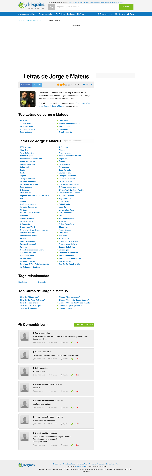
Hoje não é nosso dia (28, 207)
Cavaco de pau (65, 172)
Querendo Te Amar (28, 252)
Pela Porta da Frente (28, 235)
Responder (53, 342)
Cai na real (24, 167)
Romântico (22, 282)
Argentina (63, 158)
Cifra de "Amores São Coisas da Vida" (74, 302)
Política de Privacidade (97, 464)
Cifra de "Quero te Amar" (69, 297)
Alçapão (62, 150)
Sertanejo (42, 282)
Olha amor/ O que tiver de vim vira (34, 229)
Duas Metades (26, 132)
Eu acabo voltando (66, 195)
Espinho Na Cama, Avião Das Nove (34, 195)
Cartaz (23, 170)
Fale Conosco (56, 464)
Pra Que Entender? (28, 244)
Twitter (38, 84)
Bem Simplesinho (27, 164)
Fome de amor (65, 201)
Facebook (27, 84)
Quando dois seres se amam (32, 249)
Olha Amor (63, 227)
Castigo (23, 172)
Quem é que (64, 249)
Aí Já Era (24, 120)
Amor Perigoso (65, 152)
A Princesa (63, 147)
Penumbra (63, 235)
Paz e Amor (63, 120)
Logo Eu (62, 207)
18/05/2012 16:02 (40, 424)
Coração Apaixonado (67, 175)
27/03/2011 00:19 (40, 342)
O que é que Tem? (27, 129)
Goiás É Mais (64, 204)
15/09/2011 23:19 (40, 375)
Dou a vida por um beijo (68, 184)
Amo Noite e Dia (65, 132)
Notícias (80, 14)
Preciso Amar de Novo (68, 244)
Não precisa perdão (67, 218)
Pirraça (23, 238)
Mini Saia (24, 215)
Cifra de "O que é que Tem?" (70, 305)
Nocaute (62, 221)
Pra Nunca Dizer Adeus (68, 241)
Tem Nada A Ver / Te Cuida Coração (34, 264)
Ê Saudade (63, 129)
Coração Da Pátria (27, 178)
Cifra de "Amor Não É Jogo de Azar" (74, 300)
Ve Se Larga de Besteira (30, 267)
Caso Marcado (65, 170)
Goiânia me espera (28, 204)
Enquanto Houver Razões (69, 192)
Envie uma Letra (105, 14)
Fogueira (23, 201)
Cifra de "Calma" (66, 308)
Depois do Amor (65, 181)
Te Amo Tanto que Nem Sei (70, 258)
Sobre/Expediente (69, 464)
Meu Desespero (65, 212)
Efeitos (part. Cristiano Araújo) (71, 190)
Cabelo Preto (64, 164)
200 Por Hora (25, 123)
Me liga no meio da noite (30, 212)
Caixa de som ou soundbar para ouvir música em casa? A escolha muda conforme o (96, 2)
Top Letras (71, 14)
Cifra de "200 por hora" (29, 297)
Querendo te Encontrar (68, 252)
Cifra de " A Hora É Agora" (31, 305)
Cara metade (64, 167)
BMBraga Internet (81, 466)
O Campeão (25, 224)
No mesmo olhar (27, 221)
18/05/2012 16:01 (40, 391)
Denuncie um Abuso (113, 464)
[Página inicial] (26, 464)
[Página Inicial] (31, 5)
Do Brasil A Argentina (29, 184)
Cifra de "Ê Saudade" (29, 308)
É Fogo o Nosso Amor (68, 187)
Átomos (62, 161)
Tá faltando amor (27, 255)
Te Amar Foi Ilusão (66, 255)
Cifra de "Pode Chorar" (29, 302)
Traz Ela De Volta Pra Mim (69, 264)
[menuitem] (27, 14)
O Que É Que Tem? (67, 224)
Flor (21, 198)
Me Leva (23, 210)
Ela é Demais (25, 192)
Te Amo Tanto (64, 126)
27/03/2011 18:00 (40, 359)
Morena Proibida (27, 218)
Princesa (23, 247)
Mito (60, 215)
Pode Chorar (64, 238)
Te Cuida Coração (27, 261)
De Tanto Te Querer (67, 178)
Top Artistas (60, 14)
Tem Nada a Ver (26, 126)
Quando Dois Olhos (67, 247)
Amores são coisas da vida (70, 123)
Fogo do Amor (65, 198)
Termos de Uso (82, 464)
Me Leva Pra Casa (66, 210)
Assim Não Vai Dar (28, 161)
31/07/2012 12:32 (40, 445)
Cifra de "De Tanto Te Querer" (32, 300)
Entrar (132, 14)
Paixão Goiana (65, 229)
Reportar (65, 342)
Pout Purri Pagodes (28, 241)
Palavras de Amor (27, 232)
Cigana (23, 175)
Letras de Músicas (36, 8)
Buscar (126, 6)
